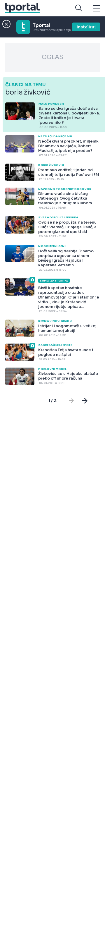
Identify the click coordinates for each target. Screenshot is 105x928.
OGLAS (52, 57)
